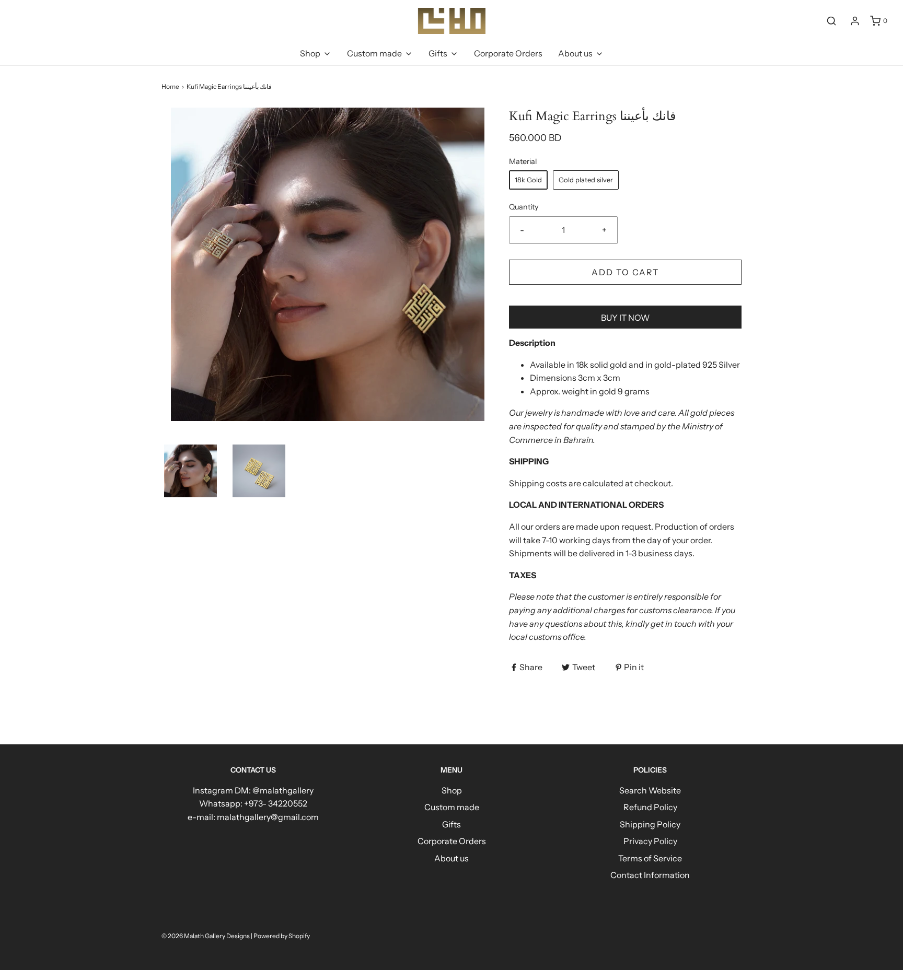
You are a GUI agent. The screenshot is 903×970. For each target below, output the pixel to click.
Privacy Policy (650, 841)
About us (451, 858)
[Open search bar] (831, 21)
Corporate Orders (508, 53)
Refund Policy (650, 807)
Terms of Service (650, 858)
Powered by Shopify (281, 936)
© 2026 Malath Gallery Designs (205, 936)
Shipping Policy (650, 824)
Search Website (650, 790)
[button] (190, 471)
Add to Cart (625, 272)
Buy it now (625, 317)
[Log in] (855, 21)
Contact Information (650, 875)
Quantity (524, 207)
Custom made (451, 807)
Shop (452, 790)
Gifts (451, 824)
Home (170, 86)
